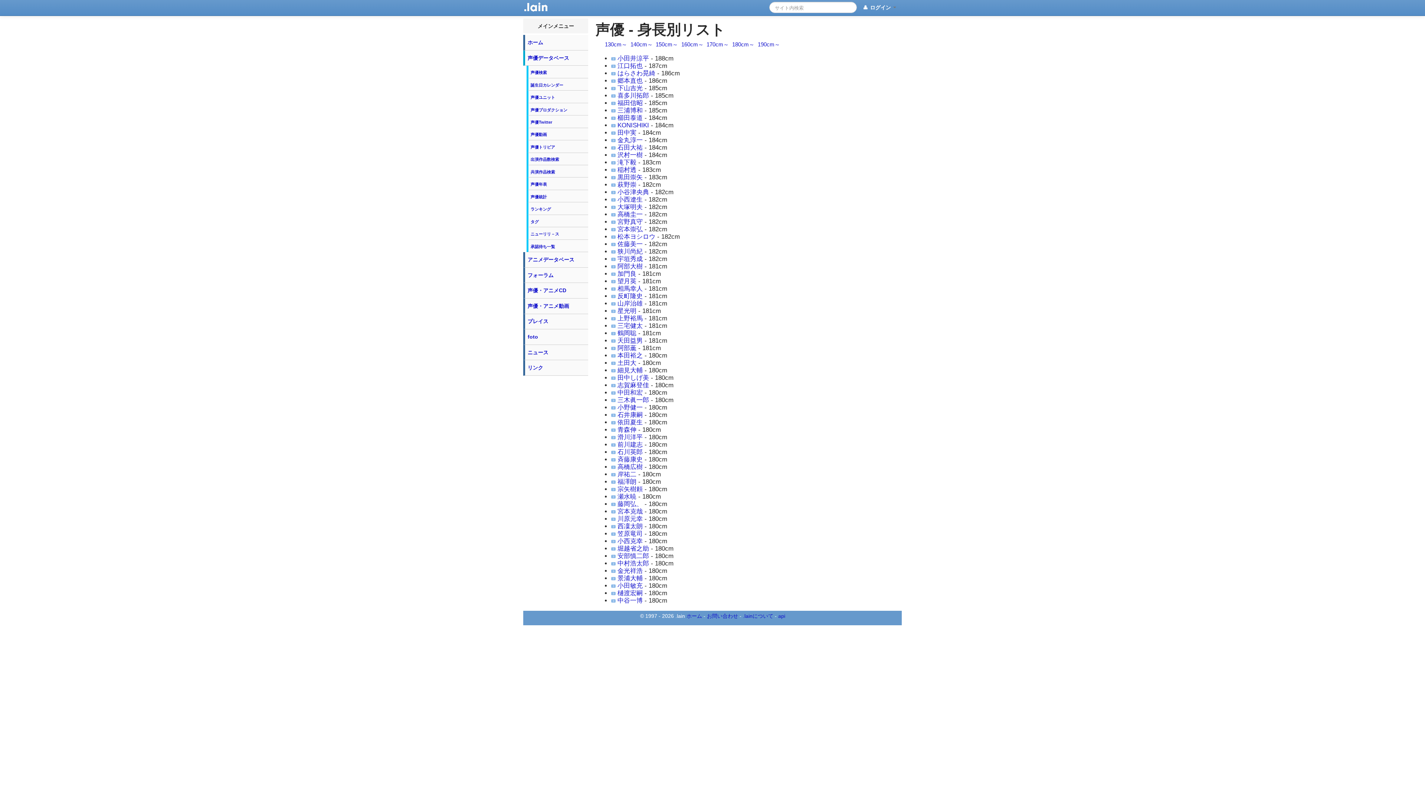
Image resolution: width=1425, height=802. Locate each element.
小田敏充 (630, 585)
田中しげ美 (633, 377)
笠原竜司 (630, 533)
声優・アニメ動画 (548, 306)
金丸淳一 (630, 140)
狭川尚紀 (630, 251)
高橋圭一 (630, 214)
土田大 (627, 362)
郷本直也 (630, 80)
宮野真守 (630, 221)
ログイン (880, 7)
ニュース (538, 352)
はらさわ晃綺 (636, 73)
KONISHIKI (633, 125)
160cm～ (692, 44)
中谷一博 (630, 600)
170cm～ (718, 44)
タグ (535, 221)
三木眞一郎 (633, 400)
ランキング (541, 209)
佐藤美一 (630, 244)
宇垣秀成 (630, 259)
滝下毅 (627, 162)
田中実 (627, 132)
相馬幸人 (630, 288)
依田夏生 (630, 422)
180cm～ (743, 44)
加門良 (627, 273)
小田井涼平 (633, 58)
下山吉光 (630, 88)
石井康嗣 (630, 414)
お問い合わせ (722, 616)
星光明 (627, 310)
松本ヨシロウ (636, 236)
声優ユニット (543, 97)
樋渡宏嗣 (630, 593)
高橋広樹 (630, 466)
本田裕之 (630, 355)
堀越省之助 (633, 548)
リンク (535, 368)
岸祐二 (627, 474)
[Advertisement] (556, 490)
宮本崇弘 (630, 229)
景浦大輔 (630, 578)
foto (533, 337)
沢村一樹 (630, 155)
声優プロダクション (549, 110)
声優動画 (539, 134)
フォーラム (541, 275)
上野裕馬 (630, 318)
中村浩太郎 (633, 563)
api (781, 616)
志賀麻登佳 (633, 385)
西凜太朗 (630, 526)
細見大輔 (630, 370)
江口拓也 (630, 65)
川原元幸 (630, 518)
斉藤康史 (630, 459)
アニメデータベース (551, 260)
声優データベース (548, 58)
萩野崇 (627, 184)
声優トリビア (543, 147)
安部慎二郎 (633, 556)
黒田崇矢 (630, 177)
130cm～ (616, 44)
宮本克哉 (630, 511)
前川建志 (630, 444)
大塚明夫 (630, 207)
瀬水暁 (627, 496)
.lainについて (758, 616)
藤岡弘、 (630, 504)
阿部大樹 (630, 266)
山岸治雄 (630, 303)
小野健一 (630, 407)
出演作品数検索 (545, 159)
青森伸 (627, 429)
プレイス (538, 321)
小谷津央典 (633, 192)
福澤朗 (627, 481)
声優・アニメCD (547, 290)
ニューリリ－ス (545, 234)
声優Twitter (541, 122)
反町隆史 (630, 296)
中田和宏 (630, 392)
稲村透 (627, 169)
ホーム (535, 42)
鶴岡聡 (627, 333)
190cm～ (769, 44)
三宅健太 (630, 325)
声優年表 (539, 184)
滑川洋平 (630, 437)
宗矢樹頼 (630, 489)
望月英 (627, 281)
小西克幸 (630, 541)
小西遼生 (630, 199)
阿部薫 (627, 348)
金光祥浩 (630, 570)
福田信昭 (630, 103)
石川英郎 (630, 452)
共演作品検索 (543, 172)
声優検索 (539, 72)
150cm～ (667, 44)
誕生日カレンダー (547, 85)
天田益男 (630, 340)
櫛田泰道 (630, 117)
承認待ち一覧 (543, 246)
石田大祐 (630, 147)
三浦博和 (630, 110)
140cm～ (641, 44)
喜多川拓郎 (633, 95)
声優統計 (539, 197)
